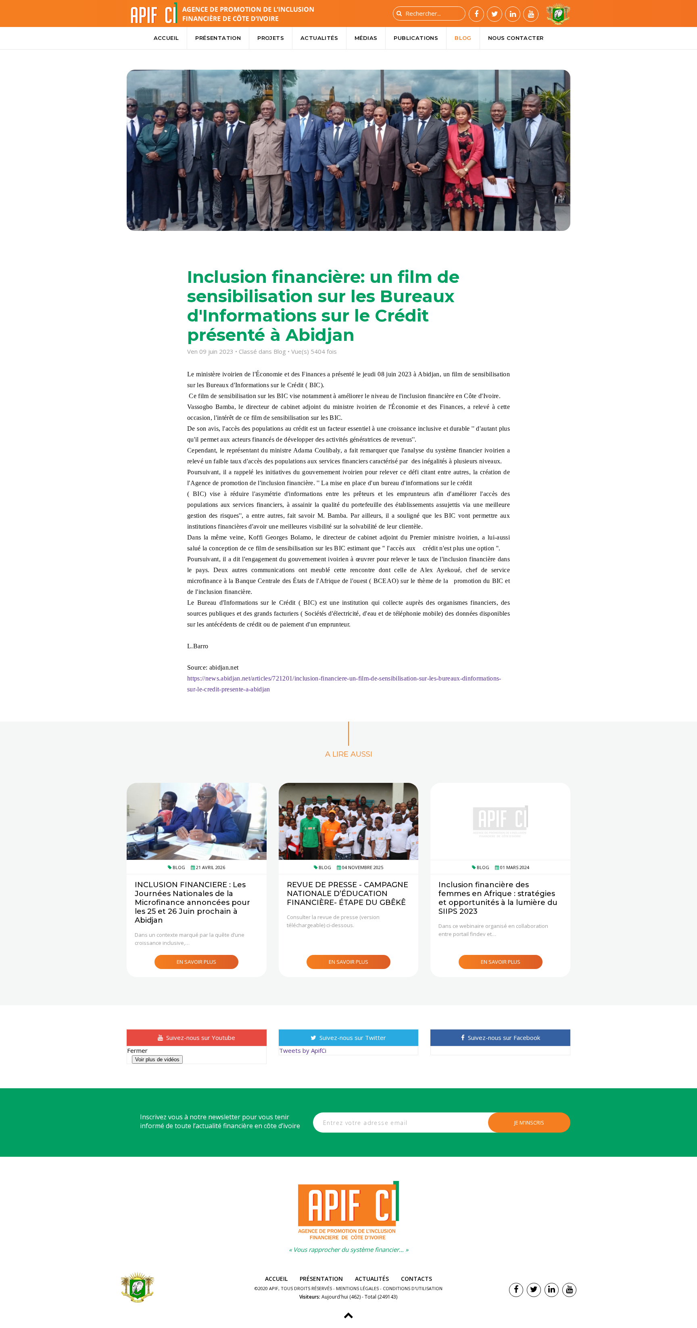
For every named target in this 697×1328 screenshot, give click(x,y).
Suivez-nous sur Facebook (503, 1037)
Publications (416, 38)
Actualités (319, 38)
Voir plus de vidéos (157, 1059)
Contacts (416, 1278)
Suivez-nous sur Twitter (352, 1037)
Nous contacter (516, 38)
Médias (366, 38)
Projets (270, 38)
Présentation (218, 38)
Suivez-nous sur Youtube (200, 1037)
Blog (463, 38)
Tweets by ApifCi (302, 1050)
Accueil (166, 38)
